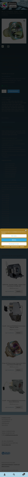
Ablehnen (14, 240)
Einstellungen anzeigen (14, 243)
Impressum (22, 246)
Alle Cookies (14, 236)
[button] (26, 230)
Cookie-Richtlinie (7, 246)
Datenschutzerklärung (15, 246)
